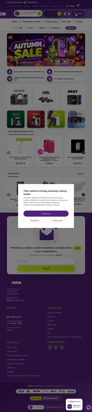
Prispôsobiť (57, 220)
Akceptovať (46, 213)
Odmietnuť (34, 220)
